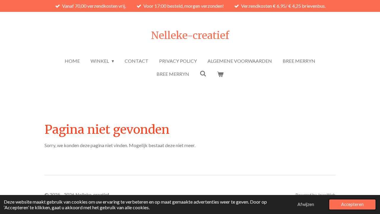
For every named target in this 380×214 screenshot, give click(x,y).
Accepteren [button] (352, 204)
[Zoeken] (203, 73)
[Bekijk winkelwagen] (220, 74)
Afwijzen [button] (305, 204)
